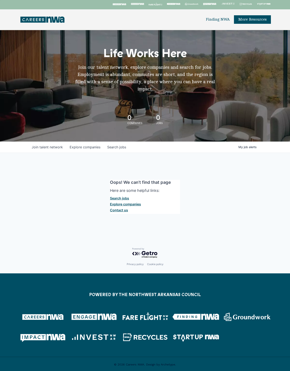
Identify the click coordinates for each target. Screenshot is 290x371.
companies (85, 147)
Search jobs (119, 198)
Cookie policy (155, 264)
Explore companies (125, 204)
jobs (116, 147)
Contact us (119, 210)
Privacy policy (135, 264)
